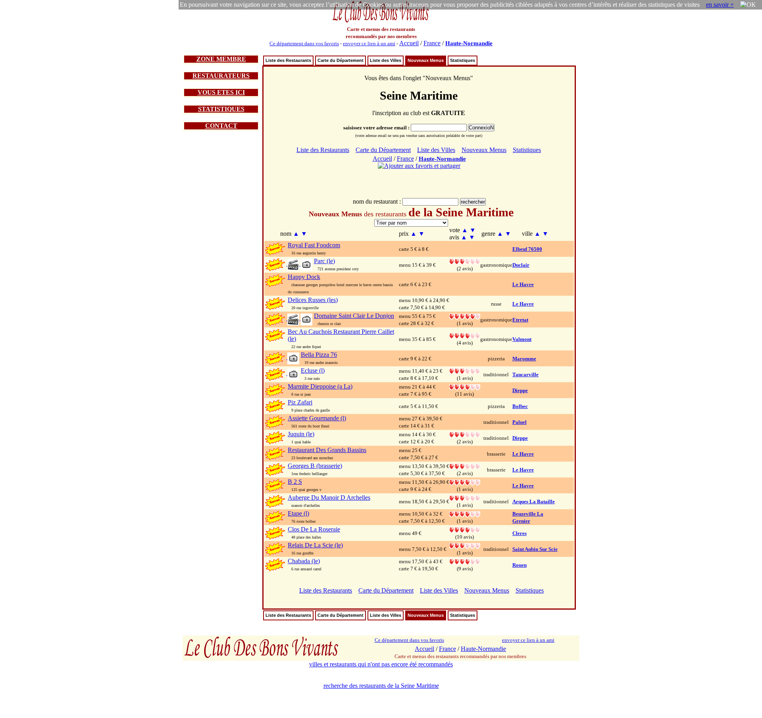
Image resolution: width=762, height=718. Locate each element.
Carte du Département (341, 60)
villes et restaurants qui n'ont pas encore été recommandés (381, 664)
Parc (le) (324, 261)
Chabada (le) (304, 561)
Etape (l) (298, 513)
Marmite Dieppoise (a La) (320, 386)
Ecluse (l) (313, 370)
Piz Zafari (300, 402)
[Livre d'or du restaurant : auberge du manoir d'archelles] (464, 497)
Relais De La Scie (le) (315, 545)
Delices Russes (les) (313, 299)
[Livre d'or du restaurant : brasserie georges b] (464, 465)
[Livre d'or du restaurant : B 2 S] (464, 481)
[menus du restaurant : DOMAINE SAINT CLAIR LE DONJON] (299, 319)
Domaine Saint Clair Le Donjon (354, 315)
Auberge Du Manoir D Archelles (329, 497)
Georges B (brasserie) (315, 465)
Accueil (409, 43)
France (432, 43)
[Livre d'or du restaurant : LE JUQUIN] (464, 434)
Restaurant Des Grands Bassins (327, 450)
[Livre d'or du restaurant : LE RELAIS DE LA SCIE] (464, 545)
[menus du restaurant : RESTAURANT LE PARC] (299, 264)
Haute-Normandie (469, 43)
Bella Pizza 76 (319, 354)
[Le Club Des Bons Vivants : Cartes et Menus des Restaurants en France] (381, 21)
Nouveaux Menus (426, 60)
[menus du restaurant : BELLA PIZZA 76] (292, 358)
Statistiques (462, 60)
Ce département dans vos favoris (304, 43)
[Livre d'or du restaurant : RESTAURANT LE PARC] (464, 261)
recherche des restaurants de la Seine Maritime (381, 685)
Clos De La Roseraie (314, 529)
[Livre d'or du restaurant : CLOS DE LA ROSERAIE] (464, 529)
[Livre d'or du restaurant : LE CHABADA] (464, 561)
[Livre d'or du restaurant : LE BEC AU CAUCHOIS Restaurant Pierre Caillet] (464, 335)
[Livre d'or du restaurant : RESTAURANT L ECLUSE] (464, 370)
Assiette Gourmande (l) (317, 418)
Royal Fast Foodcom (314, 245)
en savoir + (720, 4)
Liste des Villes (385, 60)
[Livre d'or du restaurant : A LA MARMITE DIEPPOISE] (464, 386)
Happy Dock (304, 276)
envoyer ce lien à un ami (369, 43)
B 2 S (295, 481)
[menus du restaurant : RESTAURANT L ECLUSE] (292, 374)
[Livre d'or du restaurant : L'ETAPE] (464, 513)
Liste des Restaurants (288, 60)
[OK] (748, 4)
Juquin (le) (301, 434)
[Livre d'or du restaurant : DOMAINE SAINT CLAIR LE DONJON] (464, 315)
